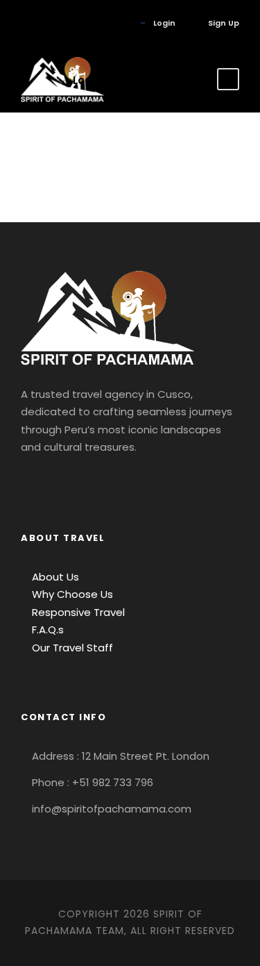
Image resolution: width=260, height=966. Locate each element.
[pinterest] (65, 22)
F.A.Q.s (46, 629)
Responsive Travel (77, 612)
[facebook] (24, 22)
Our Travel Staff (71, 647)
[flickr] (45, 22)
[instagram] (107, 22)
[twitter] (86, 22)
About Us (54, 576)
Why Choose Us (71, 594)
